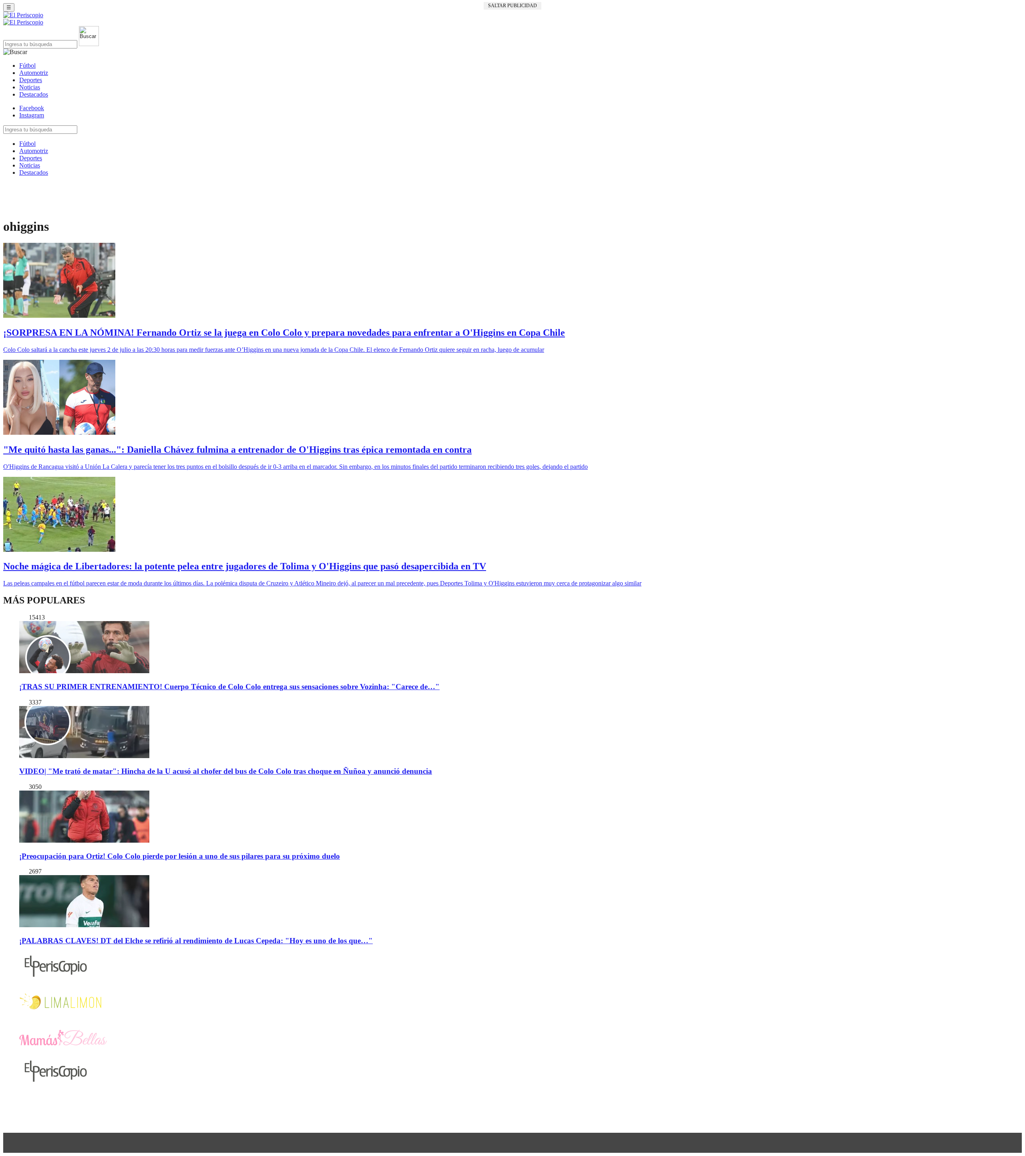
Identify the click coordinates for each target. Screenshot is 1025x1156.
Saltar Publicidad (512, 5)
